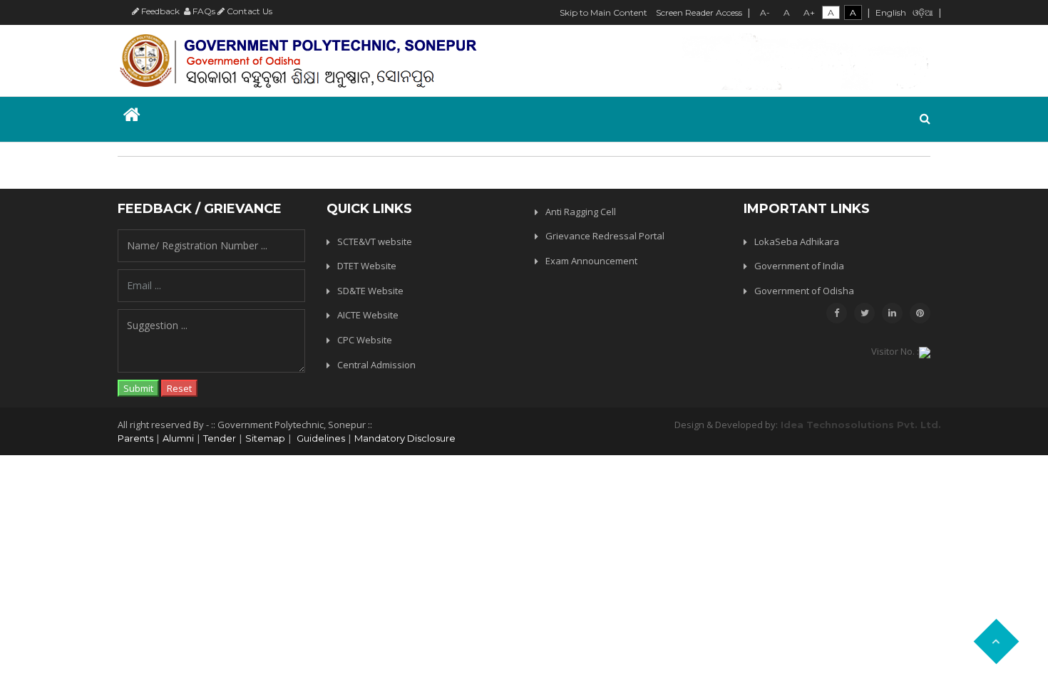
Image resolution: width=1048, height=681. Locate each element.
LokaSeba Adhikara (796, 241)
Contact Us (248, 11)
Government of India (799, 265)
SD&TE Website (370, 290)
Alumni (178, 438)
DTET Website (366, 265)
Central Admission (376, 364)
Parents (135, 438)
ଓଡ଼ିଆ (923, 12)
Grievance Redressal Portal (604, 235)
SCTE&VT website (374, 241)
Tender (219, 438)
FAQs (202, 11)
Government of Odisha (804, 290)
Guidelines (319, 438)
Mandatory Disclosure (405, 438)
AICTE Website (368, 314)
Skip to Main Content (603, 12)
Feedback (159, 11)
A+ (809, 12)
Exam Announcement (591, 260)
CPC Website (364, 339)
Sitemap (265, 438)
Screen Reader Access (699, 12)
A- (765, 12)
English (890, 12)
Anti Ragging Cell (580, 211)
